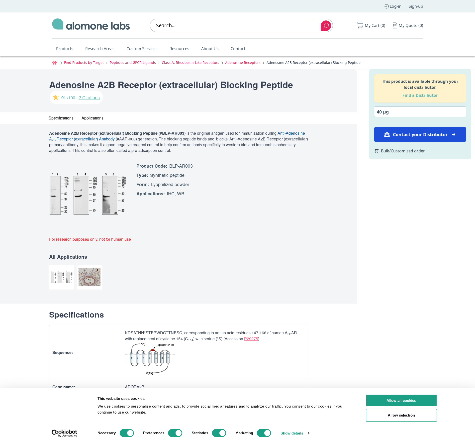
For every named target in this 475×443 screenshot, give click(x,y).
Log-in (395, 6)
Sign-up (416, 6)
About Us (210, 48)
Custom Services (142, 48)
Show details (292, 433)
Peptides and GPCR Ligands (133, 62)
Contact (238, 48)
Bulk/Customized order (403, 151)
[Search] (326, 25)
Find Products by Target (84, 62)
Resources (179, 48)
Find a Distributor (420, 95)
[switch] (175, 433)
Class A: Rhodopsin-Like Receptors (190, 62)
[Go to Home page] (91, 25)
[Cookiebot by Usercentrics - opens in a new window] (64, 433)
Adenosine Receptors (243, 62)
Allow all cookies (401, 400)
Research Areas (99, 48)
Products (64, 48)
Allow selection (401, 415)
